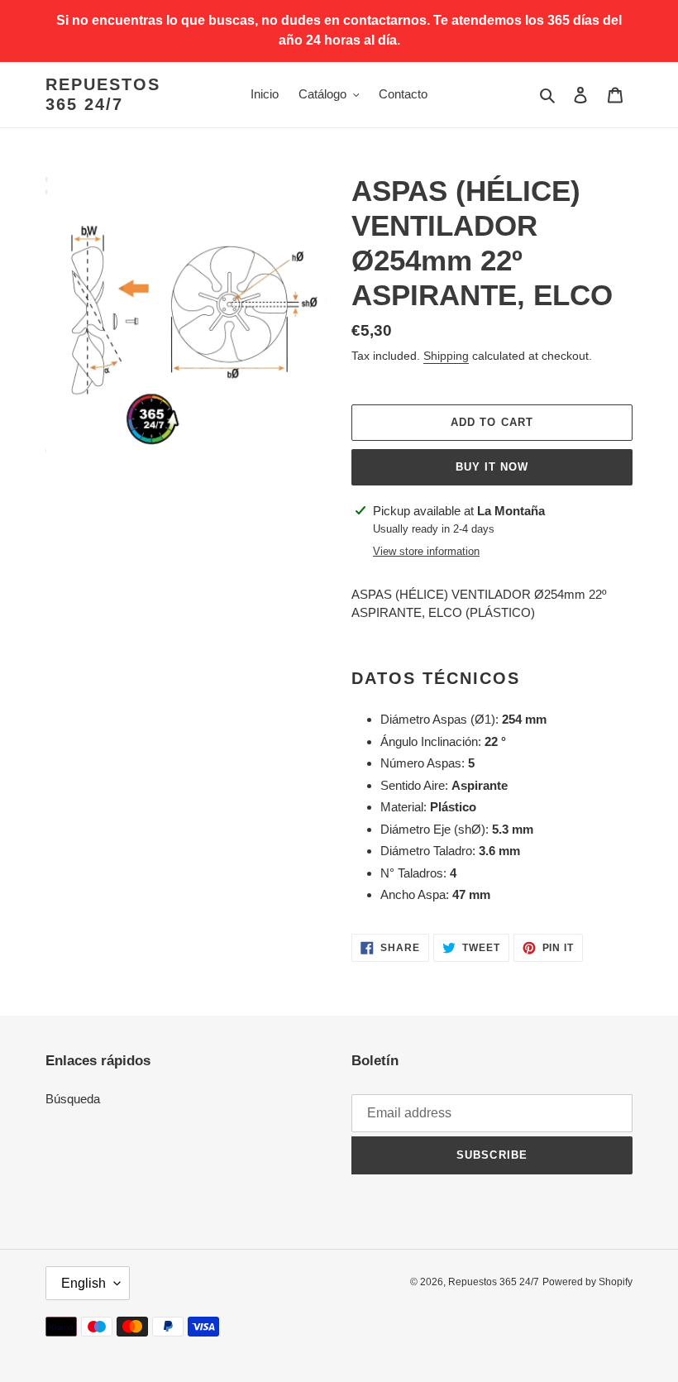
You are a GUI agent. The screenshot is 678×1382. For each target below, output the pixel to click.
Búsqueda (72, 1099)
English (83, 1283)
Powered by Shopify (587, 1282)
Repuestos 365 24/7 (102, 94)
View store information (426, 551)
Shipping (446, 355)
